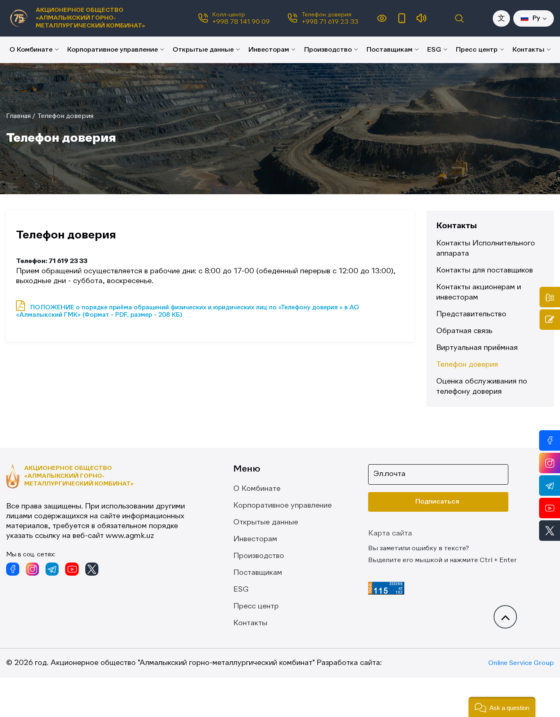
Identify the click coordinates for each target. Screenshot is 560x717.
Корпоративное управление (112, 50)
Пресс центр (477, 50)
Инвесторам (268, 50)
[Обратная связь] (550, 319)
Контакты (528, 50)
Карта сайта (390, 533)
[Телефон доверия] (550, 297)
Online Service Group (521, 663)
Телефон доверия (65, 116)
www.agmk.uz (130, 536)
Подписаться (437, 502)
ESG (434, 50)
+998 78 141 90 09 (241, 22)
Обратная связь (464, 331)
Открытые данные (203, 50)
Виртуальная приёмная (477, 348)
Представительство (471, 314)
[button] (502, 707)
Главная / (20, 116)
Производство (328, 50)
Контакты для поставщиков (484, 270)
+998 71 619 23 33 (330, 22)
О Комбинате (30, 50)
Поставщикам (389, 50)
